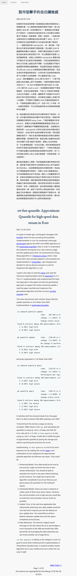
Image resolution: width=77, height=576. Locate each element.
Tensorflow (36, 262)
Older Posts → (56, 565)
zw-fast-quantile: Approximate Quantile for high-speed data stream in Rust (38, 216)
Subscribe (25, 2)
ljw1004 (19, 237)
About (4, 2)
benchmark (21, 244)
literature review (39, 256)
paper (43, 273)
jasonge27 (49, 276)
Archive (14, 2)
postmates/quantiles (28, 247)
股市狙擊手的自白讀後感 (38, 12)
